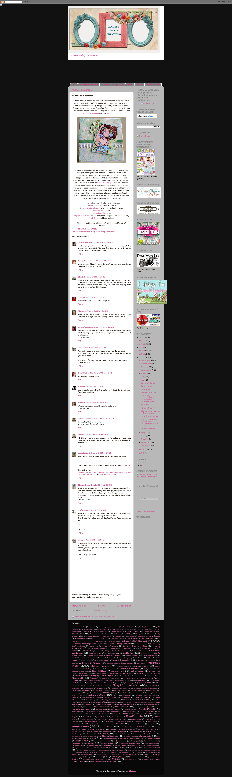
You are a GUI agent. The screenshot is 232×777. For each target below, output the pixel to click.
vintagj (100, 757)
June (143, 380)
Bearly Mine (140, 634)
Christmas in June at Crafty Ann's (150, 412)
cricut (103, 658)
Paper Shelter (102, 719)
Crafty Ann (128, 653)
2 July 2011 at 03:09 (101, 485)
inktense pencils (138, 693)
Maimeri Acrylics (103, 704)
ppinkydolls (140, 721)
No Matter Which (147, 714)
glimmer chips (129, 683)
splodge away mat (102, 741)
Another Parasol (148, 392)
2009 (142, 453)
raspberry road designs (147, 729)
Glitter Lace (79, 686)
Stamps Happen (152, 745)
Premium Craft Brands (111, 724)
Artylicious (133, 631)
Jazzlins (82, 695)
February (145, 442)
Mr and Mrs (146, 408)
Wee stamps (87, 759)
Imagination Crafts (91, 693)
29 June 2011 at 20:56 (96, 435)
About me (139, 85)
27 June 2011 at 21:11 (103, 243)
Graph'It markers (125, 685)
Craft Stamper (105, 651)
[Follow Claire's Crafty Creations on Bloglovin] (147, 117)
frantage (116, 678)
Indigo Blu (108, 692)
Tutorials (130, 85)
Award (107, 634)
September (146, 370)
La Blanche (125, 697)
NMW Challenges (130, 714)
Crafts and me (95, 653)
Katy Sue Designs (151, 695)
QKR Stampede (145, 727)
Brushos (94, 638)
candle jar (114, 638)
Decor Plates (86, 660)
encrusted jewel (100, 673)
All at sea (145, 405)
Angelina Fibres (135, 629)
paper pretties (87, 719)
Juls (80, 297)
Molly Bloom (116, 711)
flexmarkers (139, 676)
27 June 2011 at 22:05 (93, 297)
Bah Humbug (117, 634)
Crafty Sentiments (149, 655)
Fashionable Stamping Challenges (94, 675)
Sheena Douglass (110, 736)
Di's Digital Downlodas (145, 660)
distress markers (100, 666)
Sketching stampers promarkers (114, 738)
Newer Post (79, 605)
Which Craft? (100, 759)
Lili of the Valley (144, 700)
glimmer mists (143, 683)
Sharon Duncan (93, 736)
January (145, 446)
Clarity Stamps (123, 644)
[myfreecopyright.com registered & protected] (148, 476)
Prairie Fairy (152, 721)
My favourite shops (153, 85)
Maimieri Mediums (150, 704)
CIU (111, 644)
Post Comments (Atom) (96, 611)
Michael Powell (129, 709)
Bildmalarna (107, 636)
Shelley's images (130, 736)
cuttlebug (138, 658)
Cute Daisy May (126, 658)
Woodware (100, 761)
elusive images (136, 671)
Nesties (105, 714)
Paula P (125, 719)
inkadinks (125, 693)
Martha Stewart (122, 707)
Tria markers (101, 754)
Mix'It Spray (77, 711)
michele (81, 387)
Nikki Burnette (116, 714)
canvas (123, 638)
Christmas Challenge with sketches (88, 644)
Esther (81, 435)
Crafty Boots (145, 653)
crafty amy (83, 510)
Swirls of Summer (149, 383)
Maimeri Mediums (126, 704)
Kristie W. (82, 261)
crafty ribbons (113, 655)
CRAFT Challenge (88, 651)
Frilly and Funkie (145, 678)
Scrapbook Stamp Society (144, 734)
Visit (146, 511)
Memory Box (101, 709)
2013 (142, 351)
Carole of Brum (85, 243)
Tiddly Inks (150, 752)
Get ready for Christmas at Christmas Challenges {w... (148, 399)
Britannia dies (82, 638)
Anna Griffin (149, 629)
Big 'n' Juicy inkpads (90, 636)
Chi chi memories (96, 641)
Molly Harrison (130, 711)
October (145, 367)
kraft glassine (87, 697)
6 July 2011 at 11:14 (98, 510)
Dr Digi (88, 669)
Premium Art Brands (82, 724)
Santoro (90, 734)
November (146, 364)
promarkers (80, 726)
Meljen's (148, 707)
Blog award (119, 636)
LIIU (133, 700)
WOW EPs (111, 761)
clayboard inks (141, 644)
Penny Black (149, 719)
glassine (118, 683)
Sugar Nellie (134, 748)
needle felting (94, 714)
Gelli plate (76, 683)
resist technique (94, 731)
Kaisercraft (127, 695)
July (143, 377)
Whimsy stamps (131, 759)
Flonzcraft (77, 678)
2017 (142, 337)
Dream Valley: (98, 210)
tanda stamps (104, 750)
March (144, 439)
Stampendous (106, 743)
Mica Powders (114, 709)
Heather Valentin (120, 690)
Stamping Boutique (93, 745)
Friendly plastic (129, 678)
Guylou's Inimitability (119, 688)
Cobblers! (145, 389)
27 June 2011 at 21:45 (94, 277)
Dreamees (98, 669)
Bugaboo (105, 638)
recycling (75, 731)
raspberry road (125, 729)
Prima (151, 724)
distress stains (140, 666)
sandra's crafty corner (88, 327)
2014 (142, 347)
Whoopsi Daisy (147, 759)
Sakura (153, 731)
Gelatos (155, 680)
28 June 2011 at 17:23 (97, 387)
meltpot (157, 707)
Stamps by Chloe (135, 745)
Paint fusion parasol (150, 416)
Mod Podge (103, 711)
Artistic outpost (99, 631)
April (143, 436)
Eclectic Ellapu (99, 671)
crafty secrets (131, 655)
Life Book (125, 700)
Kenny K (91, 474)
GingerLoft (108, 683)
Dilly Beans (141, 663)
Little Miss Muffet (98, 702)
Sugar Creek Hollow (82, 216)
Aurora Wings (78, 634)
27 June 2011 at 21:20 (99, 261)
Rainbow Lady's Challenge (90, 729)
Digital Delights (127, 663)
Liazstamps (115, 700)
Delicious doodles (101, 660)
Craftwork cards (111, 653)
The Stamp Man (91, 752)
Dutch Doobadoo (129, 668)
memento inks (81, 709)
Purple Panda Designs (128, 727)
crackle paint (127, 648)
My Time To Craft (108, 474)
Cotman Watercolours (96, 648)
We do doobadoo (136, 757)
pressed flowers (137, 724)
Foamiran (105, 678)
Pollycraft (109, 721)
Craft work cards (121, 651)
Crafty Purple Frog (94, 205)
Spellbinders (81, 741)
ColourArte (94, 646)
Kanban (138, 695)
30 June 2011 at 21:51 (100, 453)
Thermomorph (136, 752)
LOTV (123, 702)
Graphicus (75, 688)
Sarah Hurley (103, 734)
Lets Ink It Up (103, 700)
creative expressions (90, 658)
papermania (114, 719)
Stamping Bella (77, 745)
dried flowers (111, 669)
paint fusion (101, 717)
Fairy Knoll (126, 673)
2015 (142, 344)
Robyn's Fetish (135, 731)
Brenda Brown (84, 419)
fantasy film (155, 673)
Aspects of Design (150, 631)
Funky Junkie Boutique (92, 680)
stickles (122, 748)
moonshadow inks (146, 711)
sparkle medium (154, 738)
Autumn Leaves (95, 634)
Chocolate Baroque (104, 183)
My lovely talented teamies (89, 85)
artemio (86, 631)
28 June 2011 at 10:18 (110, 327)
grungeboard (88, 688)
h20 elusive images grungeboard (144, 688)
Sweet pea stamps (106, 232)
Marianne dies (102, 707)
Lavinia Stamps (141, 697)
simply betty (82, 738)
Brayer (157, 636)
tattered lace (133, 750)
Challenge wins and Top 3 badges (112, 85)
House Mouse (152, 690)
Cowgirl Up (113, 648)
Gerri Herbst (83, 373)
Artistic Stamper (117, 631)
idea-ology (76, 693)
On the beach (147, 386)
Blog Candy (130, 636)
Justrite (116, 695)
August (144, 373)
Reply (80, 254)
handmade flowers (80, 690)
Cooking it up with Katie (135, 646)
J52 (73, 695)
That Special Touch (147, 750)
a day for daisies (79, 627)
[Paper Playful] (148, 103)
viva (106, 757)
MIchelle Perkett (146, 709)
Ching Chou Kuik (113, 641)
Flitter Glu (152, 676)
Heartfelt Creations (102, 690)
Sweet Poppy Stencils (86, 750)
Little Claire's (83, 702)
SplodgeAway (120, 741)
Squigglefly (136, 741)
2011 (142, 357)
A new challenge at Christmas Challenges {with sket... (149, 422)
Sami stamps (77, 734)
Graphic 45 (152, 686)
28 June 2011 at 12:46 (101, 373)
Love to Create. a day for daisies (141, 702)
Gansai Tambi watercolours (114, 680)
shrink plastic (145, 736)
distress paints (123, 666)
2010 (142, 450)
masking (138, 707)
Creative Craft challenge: (89, 208)
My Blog (126, 465)
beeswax (151, 634)
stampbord (89, 743)
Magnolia (88, 704)
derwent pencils (121, 660)
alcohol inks (146, 627)
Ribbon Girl (119, 731)
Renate (81, 348)
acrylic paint (127, 626)
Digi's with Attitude (91, 663)
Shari (80, 277)
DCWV (149, 658)
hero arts (132, 690)
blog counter (139, 465)
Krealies (99, 697)
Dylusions (150, 669)
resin (83, 731)
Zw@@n (81, 403)
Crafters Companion (140, 651)
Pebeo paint (136, 719)
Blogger (132, 771)
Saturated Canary (122, 734)
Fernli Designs (125, 676)
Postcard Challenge (124, 721)
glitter (157, 683)
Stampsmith (91, 748)
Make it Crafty (77, 707)
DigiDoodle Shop (111, 663)
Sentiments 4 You (78, 736)
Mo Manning (90, 711)
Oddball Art (87, 717)
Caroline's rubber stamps (141, 638)
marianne (89, 707)
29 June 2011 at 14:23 (103, 419)
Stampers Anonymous (129, 743)
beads (127, 634)
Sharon (81, 311)
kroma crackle (110, 697)
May (143, 432)
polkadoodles (90, 721)
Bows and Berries (144, 636)
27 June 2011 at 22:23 (96, 311)
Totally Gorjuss (94, 218)
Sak (145, 731)
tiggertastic (83, 453)
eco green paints (118, 671)
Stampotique (120, 745)
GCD (130, 680)
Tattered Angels (118, 750)
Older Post (124, 605)
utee (146, 754)
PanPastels (134, 716)
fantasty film (142, 673)
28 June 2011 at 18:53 (97, 403)
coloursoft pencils (110, 646)
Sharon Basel (84, 485)
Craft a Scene (143, 648)
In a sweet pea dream (99, 213)
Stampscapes (77, 748)
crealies (75, 658)
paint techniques (116, 717)
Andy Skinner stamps (117, 629)
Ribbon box (107, 731)
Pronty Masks (106, 727)
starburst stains (106, 748)
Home (74, 85)
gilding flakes (92, 683)
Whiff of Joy (114, 759)
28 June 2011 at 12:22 (96, 348)
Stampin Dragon (151, 743)
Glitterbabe (91, 686)
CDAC (84, 641)
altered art (89, 629)
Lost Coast (113, 702)
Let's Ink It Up (89, 700)
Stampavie (76, 743)
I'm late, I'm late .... (149, 428)
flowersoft (94, 678)
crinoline (114, 658)
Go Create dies (104, 686)
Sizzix (93, 738)
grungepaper (102, 688)
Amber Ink (101, 629)
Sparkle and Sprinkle (136, 738)
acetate (92, 627)
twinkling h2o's (130, 754)
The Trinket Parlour (108, 752)
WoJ (92, 761)
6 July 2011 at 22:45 (93, 540)
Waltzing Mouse (118, 757)
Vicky (80, 540)
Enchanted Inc (85, 673)
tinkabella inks (86, 754)
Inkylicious (153, 693)
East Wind (85, 671)
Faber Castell (113, 673)
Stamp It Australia (151, 741)
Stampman (107, 745)
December (146, 360)
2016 (142, 341)
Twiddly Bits (114, 754)
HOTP (141, 690)
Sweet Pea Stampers (90, 113)
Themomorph (123, 752)
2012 (142, 354)
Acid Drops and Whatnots (108, 627)
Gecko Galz (141, 680)
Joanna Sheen (98, 695)
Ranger (111, 729)
